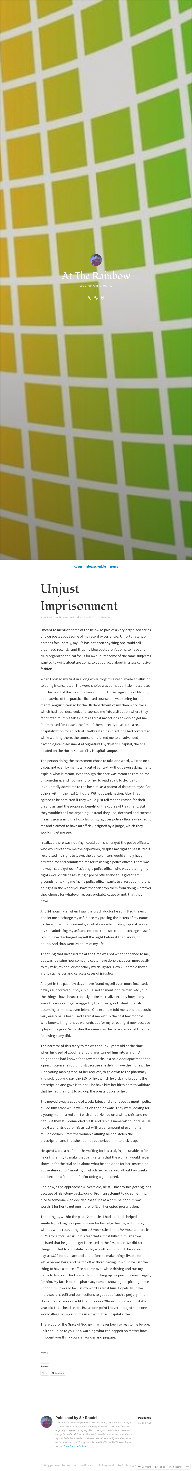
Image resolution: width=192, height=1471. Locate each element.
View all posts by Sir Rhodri (75, 1446)
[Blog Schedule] (96, 297)
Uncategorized (66, 617)
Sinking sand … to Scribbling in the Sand (123, 1466)
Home (114, 567)
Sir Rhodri (48, 617)
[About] (89, 297)
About (78, 567)
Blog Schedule (96, 567)
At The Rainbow (96, 276)
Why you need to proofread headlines (65, 1466)
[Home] (102, 297)
